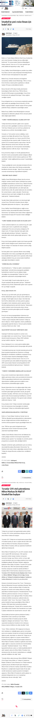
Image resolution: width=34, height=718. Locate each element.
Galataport (14, 460)
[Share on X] (8, 29)
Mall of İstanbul (15, 684)
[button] (3, 8)
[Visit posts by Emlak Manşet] (3, 34)
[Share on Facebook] (5, 29)
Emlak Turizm (6, 18)
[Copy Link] (11, 29)
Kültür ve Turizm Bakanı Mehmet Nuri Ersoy (13, 462)
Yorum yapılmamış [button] (27, 477)
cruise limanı (5, 465)
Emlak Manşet (9, 33)
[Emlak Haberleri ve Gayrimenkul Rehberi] (6, 8)
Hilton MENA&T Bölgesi (8, 686)
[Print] (13, 29)
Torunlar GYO (18, 686)
